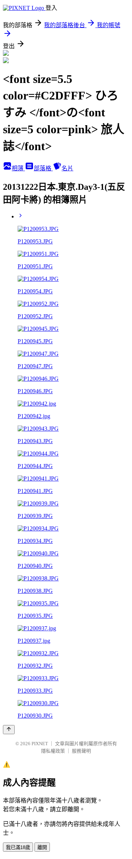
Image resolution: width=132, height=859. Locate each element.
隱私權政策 (53, 751)
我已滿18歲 (18, 847)
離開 (42, 847)
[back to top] (9, 729)
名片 (67, 168)
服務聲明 (81, 751)
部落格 (43, 168)
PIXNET (40, 743)
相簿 (18, 168)
